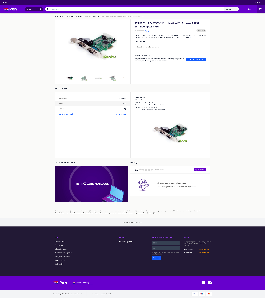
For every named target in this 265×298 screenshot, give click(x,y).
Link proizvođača (65, 114)
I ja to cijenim (199, 170)
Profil (121, 237)
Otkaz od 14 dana (61, 249)
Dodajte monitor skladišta (195, 59)
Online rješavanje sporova (63, 253)
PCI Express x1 (94, 16)
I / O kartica (79, 16)
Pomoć (186, 237)
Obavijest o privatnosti (62, 256)
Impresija (95, 294)
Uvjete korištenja (170, 252)
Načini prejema (60, 260)
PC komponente (69, 16)
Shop (249, 9)
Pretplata (156, 258)
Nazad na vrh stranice (131, 222)
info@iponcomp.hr (204, 249)
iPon (56, 16)
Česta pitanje (59, 245)
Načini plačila (59, 264)
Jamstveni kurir (59, 242)
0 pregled (148, 31)
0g (125, 108)
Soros (86, 16)
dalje (190, 37)
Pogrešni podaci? (120, 114)
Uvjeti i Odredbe (107, 294)
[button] (69, 78)
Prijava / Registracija (126, 242)
